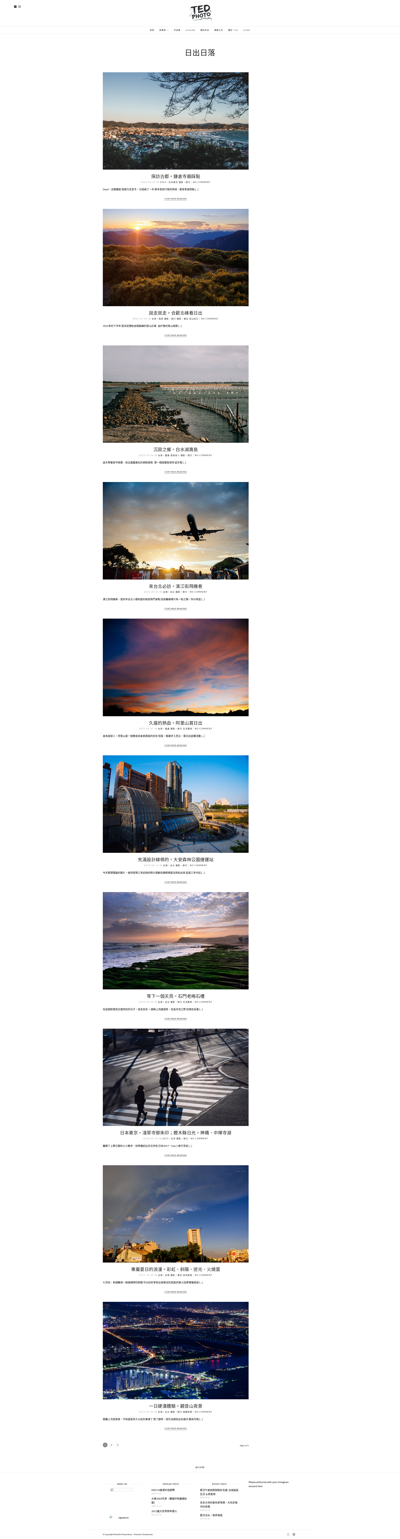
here (260, 1486)
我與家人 (175, 455)
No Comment (201, 182)
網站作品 (204, 30)
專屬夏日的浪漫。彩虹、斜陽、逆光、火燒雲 (175, 1269)
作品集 (177, 30)
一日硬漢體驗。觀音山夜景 (175, 1406)
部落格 (162, 30)
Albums (190, 30)
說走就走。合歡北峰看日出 (175, 312)
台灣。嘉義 (164, 455)
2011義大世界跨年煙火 (164, 1511)
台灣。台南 (164, 1275)
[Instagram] (19, 6)
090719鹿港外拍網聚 (163, 1489)
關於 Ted (233, 30)
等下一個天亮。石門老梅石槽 (176, 996)
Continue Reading (176, 199)
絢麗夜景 (187, 1412)
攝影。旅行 (184, 182)
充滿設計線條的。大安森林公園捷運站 (176, 859)
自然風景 (187, 1275)
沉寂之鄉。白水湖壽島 (175, 449)
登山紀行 (194, 318)
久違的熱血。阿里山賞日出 (175, 723)
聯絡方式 (218, 30)
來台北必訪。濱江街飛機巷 (175, 586)
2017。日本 (169, 1138)
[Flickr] (15, 6)
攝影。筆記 (182, 318)
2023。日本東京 (169, 182)
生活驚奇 (187, 728)
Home (246, 30)
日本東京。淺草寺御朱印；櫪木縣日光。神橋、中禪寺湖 (175, 1132)
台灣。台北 (169, 592)
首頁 (152, 30)
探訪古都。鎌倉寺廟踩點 (175, 176)
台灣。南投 (157, 318)
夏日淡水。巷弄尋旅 (211, 1515)
